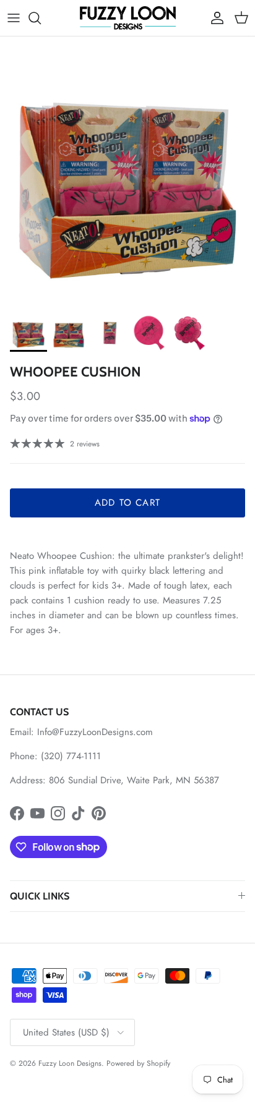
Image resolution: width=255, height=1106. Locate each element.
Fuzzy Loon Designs (70, 1063)
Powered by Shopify (138, 1063)
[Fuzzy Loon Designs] (128, 18)
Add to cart (127, 502)
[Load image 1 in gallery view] (127, 181)
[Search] (40, 18)
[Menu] (13, 18)
